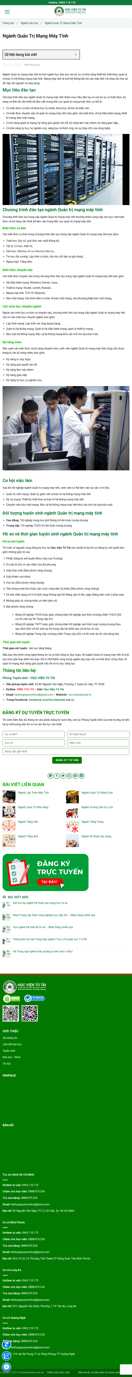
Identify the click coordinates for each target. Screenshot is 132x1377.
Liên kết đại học (12, 1044)
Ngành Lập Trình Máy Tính (33, 792)
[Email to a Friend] (69, 776)
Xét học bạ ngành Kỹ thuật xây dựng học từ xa (40, 903)
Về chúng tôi (10, 1038)
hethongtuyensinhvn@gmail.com (33, 694)
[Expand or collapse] (76, 54)
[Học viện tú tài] (70, 11)
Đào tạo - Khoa (11, 1057)
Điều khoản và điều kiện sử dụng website (100, 1372)
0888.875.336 (36, 1191)
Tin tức (7, 1063)
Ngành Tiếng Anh (28, 836)
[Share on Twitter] (63, 776)
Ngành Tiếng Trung (92, 821)
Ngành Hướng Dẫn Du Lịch (97, 807)
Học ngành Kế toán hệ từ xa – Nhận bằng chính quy (43, 927)
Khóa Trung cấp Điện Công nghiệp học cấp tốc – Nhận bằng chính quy (54, 915)
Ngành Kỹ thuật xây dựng (96, 836)
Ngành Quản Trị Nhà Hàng (33, 807)
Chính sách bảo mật (58, 1372)
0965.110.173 (30, 1185)
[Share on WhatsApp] (50, 776)
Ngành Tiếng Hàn (28, 821)
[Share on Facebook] (56, 776)
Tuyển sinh (9, 1050)
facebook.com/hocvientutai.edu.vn (51, 699)
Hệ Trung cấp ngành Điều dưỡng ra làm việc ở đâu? (43, 951)
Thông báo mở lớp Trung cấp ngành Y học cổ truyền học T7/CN (50, 939)
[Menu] (5, 12)
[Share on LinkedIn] (81, 776)
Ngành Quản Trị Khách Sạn (97, 792)
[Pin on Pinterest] (75, 776)
